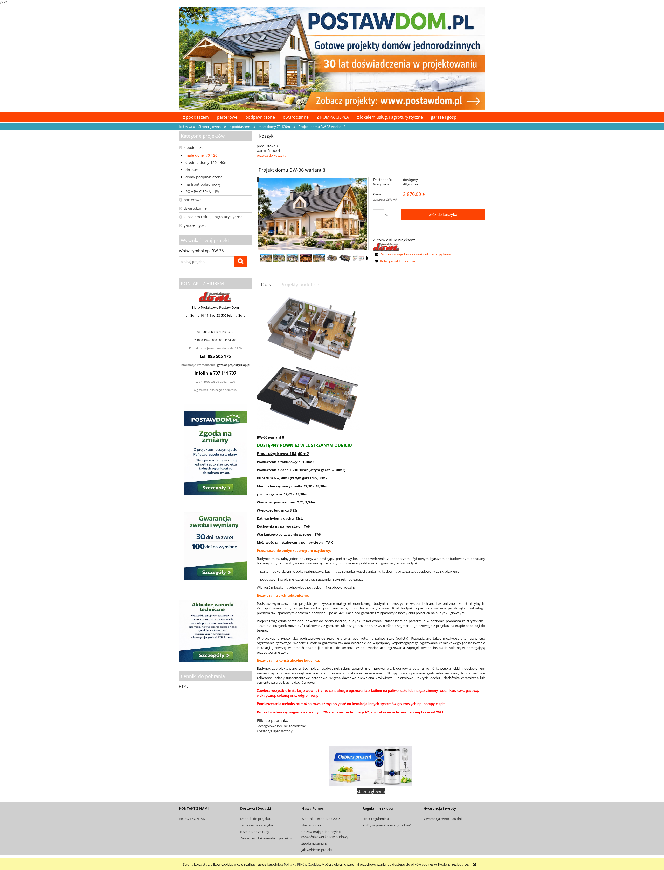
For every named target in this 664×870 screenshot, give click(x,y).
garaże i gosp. (196, 225)
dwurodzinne (195, 208)
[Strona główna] (332, 57)
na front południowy (203, 184)
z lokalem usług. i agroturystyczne (213, 216)
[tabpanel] (371, 515)
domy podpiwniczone (204, 177)
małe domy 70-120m (203, 155)
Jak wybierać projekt (316, 849)
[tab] (266, 284)
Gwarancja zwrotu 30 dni (443, 818)
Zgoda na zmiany (314, 843)
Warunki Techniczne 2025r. (321, 818)
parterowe (193, 199)
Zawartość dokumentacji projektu (266, 838)
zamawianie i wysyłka (256, 825)
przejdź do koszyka (271, 155)
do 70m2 (192, 169)
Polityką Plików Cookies (302, 864)
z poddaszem (195, 147)
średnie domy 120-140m (206, 162)
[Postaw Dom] (386, 246)
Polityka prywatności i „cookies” (387, 825)
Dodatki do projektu (255, 818)
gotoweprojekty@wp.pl (233, 365)
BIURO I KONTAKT (193, 818)
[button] (367, 258)
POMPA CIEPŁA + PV (202, 191)
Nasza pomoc (311, 825)
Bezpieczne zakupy (254, 831)
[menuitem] (196, 117)
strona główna (371, 791)
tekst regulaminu (376, 818)
